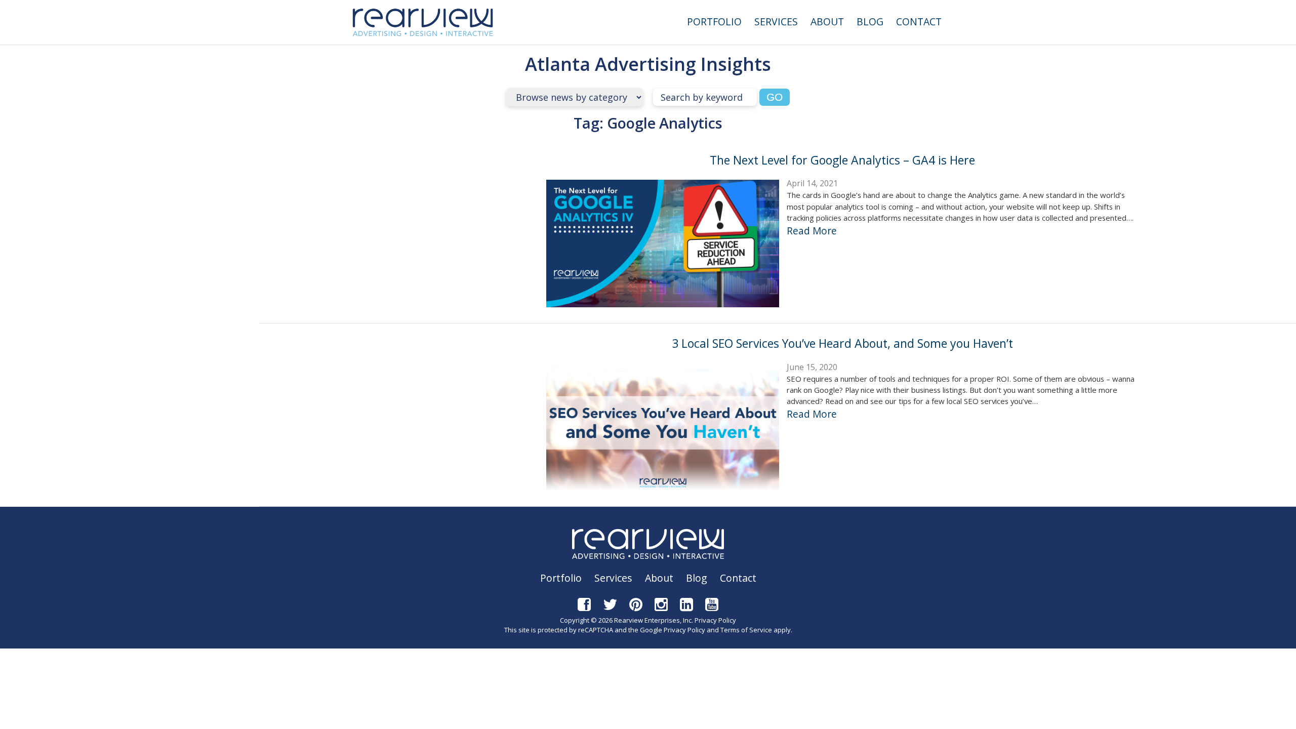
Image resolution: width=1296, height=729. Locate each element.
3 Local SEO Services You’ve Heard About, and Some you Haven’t (842, 343)
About (827, 21)
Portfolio (714, 21)
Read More (812, 230)
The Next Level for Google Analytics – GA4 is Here (842, 160)
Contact (919, 21)
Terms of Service (746, 629)
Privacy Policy (715, 620)
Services (776, 21)
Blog (870, 21)
